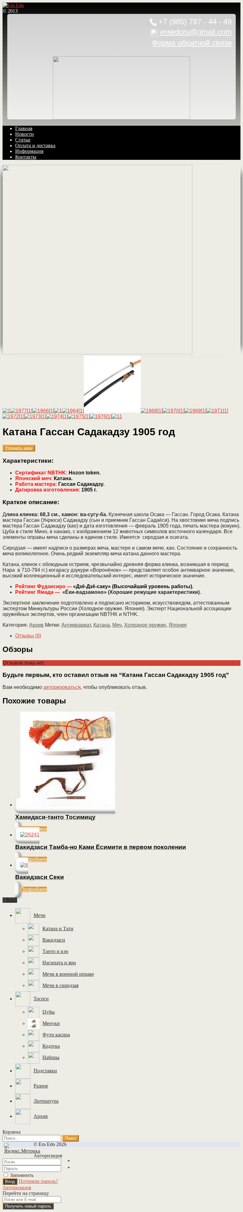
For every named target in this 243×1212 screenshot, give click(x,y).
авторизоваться (62, 687)
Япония (178, 625)
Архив (36, 625)
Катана (101, 625)
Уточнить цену (19, 448)
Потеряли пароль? (38, 1181)
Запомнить (22, 1175)
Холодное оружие (145, 625)
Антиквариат (76, 625)
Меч (117, 625)
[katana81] (97, 352)
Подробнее (33, 859)
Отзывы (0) (28, 635)
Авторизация (17, 1187)
